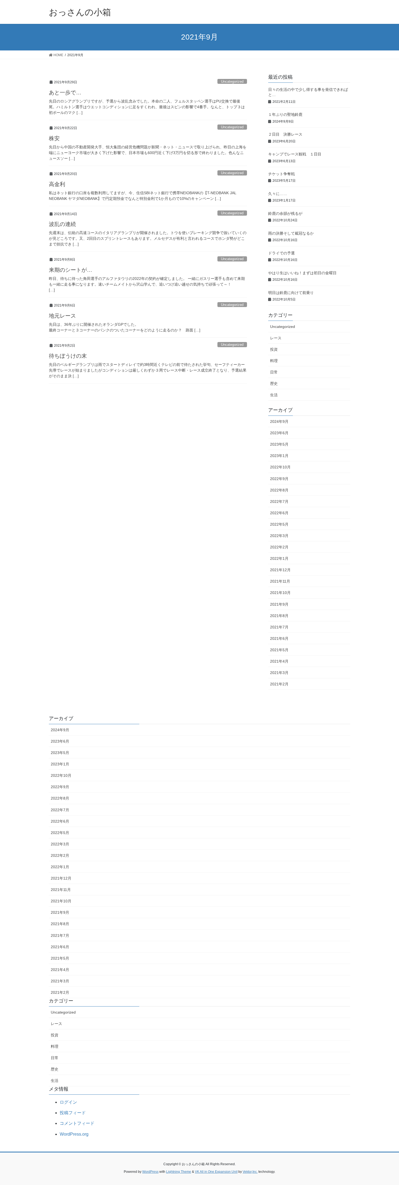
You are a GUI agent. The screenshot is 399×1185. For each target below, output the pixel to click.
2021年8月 (279, 616)
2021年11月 (280, 581)
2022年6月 (279, 513)
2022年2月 (279, 547)
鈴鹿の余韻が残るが (285, 213)
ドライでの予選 (281, 253)
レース (275, 338)
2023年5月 (279, 444)
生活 (274, 395)
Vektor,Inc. (250, 1172)
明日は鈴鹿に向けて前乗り (291, 292)
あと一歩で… (65, 92)
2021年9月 (279, 604)
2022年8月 (279, 490)
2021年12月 (280, 570)
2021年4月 (279, 661)
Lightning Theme (178, 1172)
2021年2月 (279, 684)
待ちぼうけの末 (68, 356)
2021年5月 (279, 650)
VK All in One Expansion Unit (216, 1172)
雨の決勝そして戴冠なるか (291, 233)
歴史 (274, 383)
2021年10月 (280, 592)
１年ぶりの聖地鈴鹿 (285, 114)
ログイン (68, 1102)
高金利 (57, 184)
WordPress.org (74, 1134)
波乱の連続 (62, 224)
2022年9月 (279, 479)
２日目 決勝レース (285, 134)
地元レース (62, 316)
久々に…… (277, 193)
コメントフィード (77, 1123)
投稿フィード (73, 1112)
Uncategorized (232, 81)
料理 (274, 361)
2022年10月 (280, 467)
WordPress (150, 1172)
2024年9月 (279, 421)
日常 (274, 372)
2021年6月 (279, 638)
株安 (54, 138)
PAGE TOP (384, 1144)
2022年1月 (279, 558)
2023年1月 (279, 455)
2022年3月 (279, 536)
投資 (274, 349)
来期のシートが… (70, 270)
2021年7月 (279, 627)
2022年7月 (279, 501)
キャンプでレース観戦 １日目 (294, 154)
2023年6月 (279, 433)
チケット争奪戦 (281, 174)
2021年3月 (279, 672)
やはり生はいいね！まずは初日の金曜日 (302, 273)
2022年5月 (279, 524)
